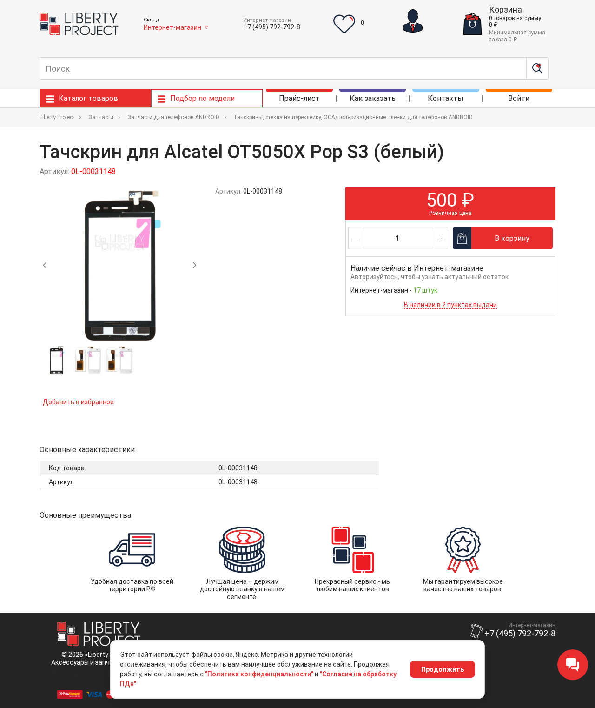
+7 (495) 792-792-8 (271, 27)
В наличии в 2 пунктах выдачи (450, 304)
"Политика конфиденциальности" (259, 674)
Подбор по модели (202, 98)
